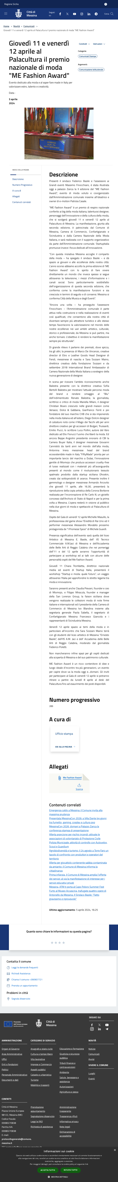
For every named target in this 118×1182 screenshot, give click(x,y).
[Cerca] (112, 14)
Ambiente (64, 1072)
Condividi (83, 43)
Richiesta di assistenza (42, 1126)
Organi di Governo (10, 1049)
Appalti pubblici (38, 1069)
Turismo (34, 1080)
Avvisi (91, 1059)
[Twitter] (66, 14)
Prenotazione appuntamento (38, 1109)
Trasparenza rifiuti (68, 1116)
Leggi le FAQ (37, 1121)
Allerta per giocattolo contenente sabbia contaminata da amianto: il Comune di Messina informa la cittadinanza (78, 867)
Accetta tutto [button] (48, 1170)
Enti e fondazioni (10, 1064)
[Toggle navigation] (5, 13)
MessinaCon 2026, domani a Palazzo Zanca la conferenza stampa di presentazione (74, 828)
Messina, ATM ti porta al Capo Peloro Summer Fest (76, 887)
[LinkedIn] (88, 14)
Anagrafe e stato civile (42, 1049)
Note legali (65, 1126)
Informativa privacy (69, 1121)
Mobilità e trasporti (40, 1085)
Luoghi (91, 1073)
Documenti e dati (10, 1080)
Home (6, 26)
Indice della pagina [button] (20, 169)
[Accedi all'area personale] (106, 4)
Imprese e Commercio (41, 1064)
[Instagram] (80, 14)
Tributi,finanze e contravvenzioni (67, 1065)
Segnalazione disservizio (42, 1116)
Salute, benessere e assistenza (69, 1079)
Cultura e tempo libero (42, 1054)
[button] (59, 1177)
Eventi (91, 1078)
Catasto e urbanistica (41, 1074)
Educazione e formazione (72, 1048)
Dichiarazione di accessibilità (67, 1134)
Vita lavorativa (38, 1059)
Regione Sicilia (11, 4)
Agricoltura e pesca (69, 1092)
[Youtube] (73, 14)
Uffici (4, 1059)
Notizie (91, 1049)
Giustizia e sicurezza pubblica (69, 1056)
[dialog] (59, 1164)
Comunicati (29, 26)
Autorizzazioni (67, 1086)
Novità (16, 26)
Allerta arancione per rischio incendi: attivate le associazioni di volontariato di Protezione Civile (74, 836)
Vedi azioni (98, 43)
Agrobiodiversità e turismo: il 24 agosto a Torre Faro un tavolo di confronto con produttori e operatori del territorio (79, 855)
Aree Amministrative (12, 1054)
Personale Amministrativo (14, 1074)
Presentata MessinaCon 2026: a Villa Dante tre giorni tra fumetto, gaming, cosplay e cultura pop (77, 820)
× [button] (115, 1150)
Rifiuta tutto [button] (70, 1170)
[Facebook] (59, 14)
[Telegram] (95, 14)
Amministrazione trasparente (68, 1109)
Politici (5, 1069)
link (86, 1164)
